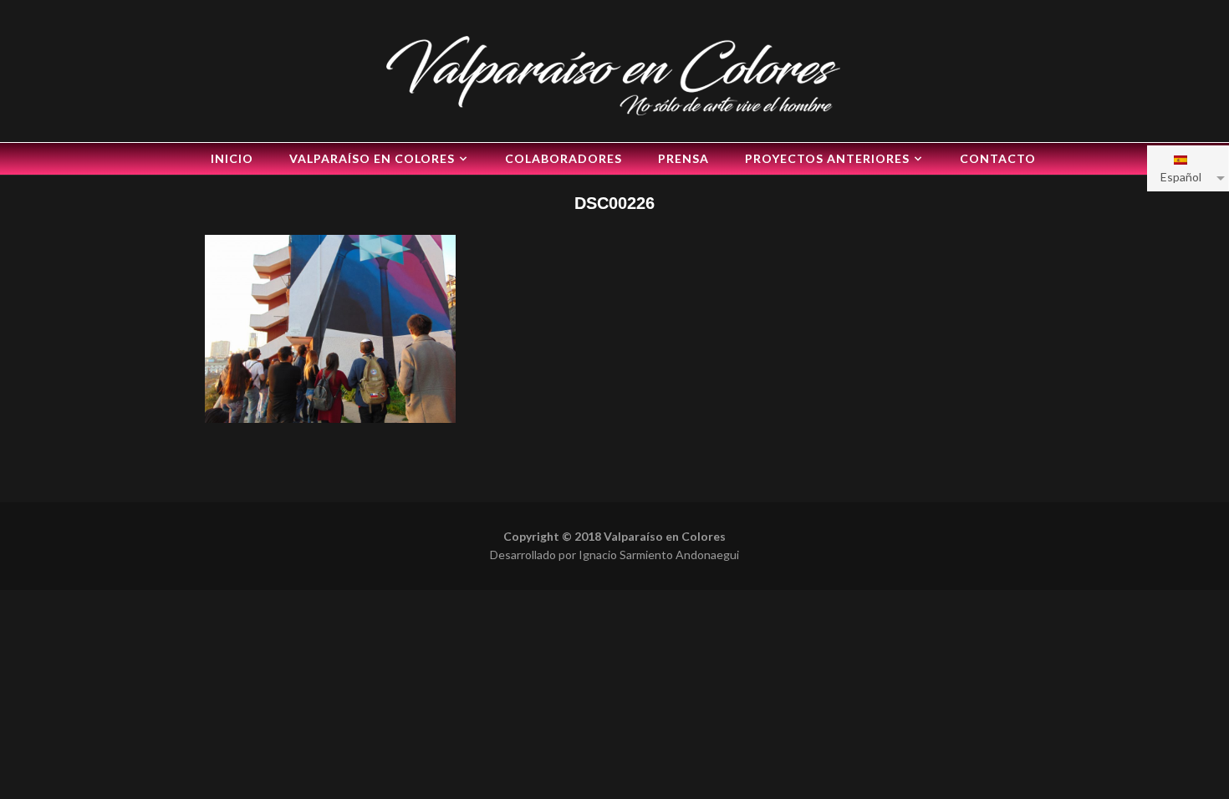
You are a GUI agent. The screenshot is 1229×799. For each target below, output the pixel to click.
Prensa (683, 158)
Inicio (232, 158)
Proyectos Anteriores (827, 158)
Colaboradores (563, 158)
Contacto (998, 158)
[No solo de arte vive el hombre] (614, 73)
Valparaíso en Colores (372, 158)
